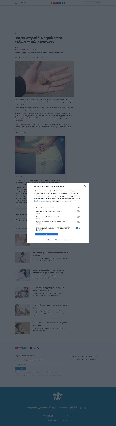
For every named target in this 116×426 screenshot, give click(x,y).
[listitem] (58, 208)
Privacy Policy (67, 239)
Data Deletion (49, 239)
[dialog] (58, 213)
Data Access (58, 239)
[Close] (85, 186)
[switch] (78, 211)
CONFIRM (47, 234)
